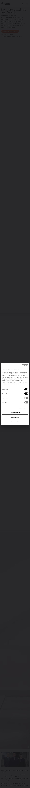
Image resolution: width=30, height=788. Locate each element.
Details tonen (22, 408)
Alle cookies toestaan (15, 412)
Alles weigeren (15, 421)
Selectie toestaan (15, 417)
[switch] (26, 393)
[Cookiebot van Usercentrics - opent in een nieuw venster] (22, 365)
